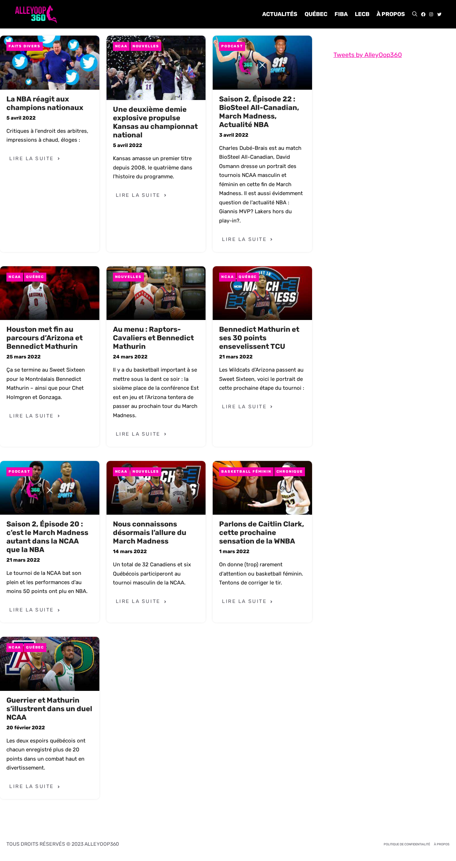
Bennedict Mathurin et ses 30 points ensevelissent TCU (259, 338)
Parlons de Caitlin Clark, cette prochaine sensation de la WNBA (261, 532)
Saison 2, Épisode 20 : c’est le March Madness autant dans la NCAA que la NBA (47, 537)
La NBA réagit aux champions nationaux (44, 103)
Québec (316, 14)
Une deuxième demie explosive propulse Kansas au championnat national (155, 122)
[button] (415, 14)
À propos (391, 14)
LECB (362, 14)
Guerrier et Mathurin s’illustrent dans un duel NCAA (49, 708)
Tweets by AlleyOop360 (367, 54)
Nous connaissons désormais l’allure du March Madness (149, 532)
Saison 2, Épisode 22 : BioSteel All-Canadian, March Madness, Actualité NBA (259, 112)
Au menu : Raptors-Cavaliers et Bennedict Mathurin (153, 338)
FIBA (341, 14)
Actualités (279, 14)
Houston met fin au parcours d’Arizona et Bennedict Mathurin (44, 338)
